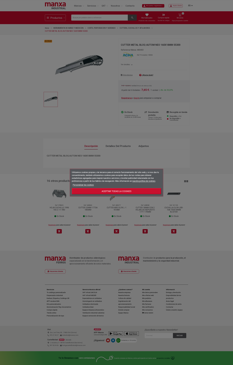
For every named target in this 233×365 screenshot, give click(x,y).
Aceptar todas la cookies (116, 191)
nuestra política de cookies (143, 181)
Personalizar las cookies (83, 185)
